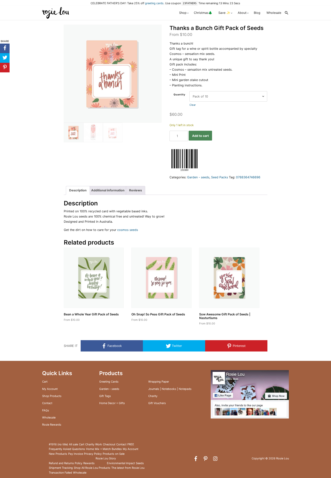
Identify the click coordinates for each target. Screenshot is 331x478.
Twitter (176, 346)
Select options (77, 327)
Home (90, 449)
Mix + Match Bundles (108, 449)
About (242, 13)
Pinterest (239, 346)
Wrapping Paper (158, 381)
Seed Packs (219, 177)
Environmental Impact (121, 463)
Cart (45, 381)
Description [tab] (78, 190)
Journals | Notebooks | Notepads (170, 388)
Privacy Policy (93, 453)
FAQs (45, 410)
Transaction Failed (60, 472)
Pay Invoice (75, 453)
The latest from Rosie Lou (127, 467)
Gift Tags (105, 396)
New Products (58, 453)
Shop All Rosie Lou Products (92, 467)
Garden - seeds (198, 177)
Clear (192, 104)
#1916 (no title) (58, 444)
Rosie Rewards (51, 424)
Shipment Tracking (61, 467)
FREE (130, 444)
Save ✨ (224, 13)
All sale (73, 444)
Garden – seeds (109, 388)
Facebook (114, 346)
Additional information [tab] (108, 190)
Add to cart (200, 136)
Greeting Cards (109, 381)
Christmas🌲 (203, 13)
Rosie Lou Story (106, 458)
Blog (257, 13)
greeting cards (154, 3)
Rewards (89, 463)
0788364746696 (248, 177)
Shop (183, 13)
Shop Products (51, 396)
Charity (152, 396)
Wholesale (273, 13)
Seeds (140, 463)
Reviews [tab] (135, 190)
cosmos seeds (127, 230)
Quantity (179, 94)
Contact (47, 403)
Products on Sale (114, 453)
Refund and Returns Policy (65, 463)
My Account (50, 388)
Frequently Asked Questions (67, 449)
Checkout (109, 444)
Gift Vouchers (157, 403)
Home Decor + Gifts (112, 403)
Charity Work (93, 444)
